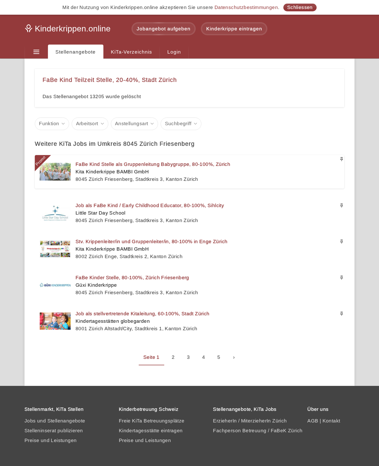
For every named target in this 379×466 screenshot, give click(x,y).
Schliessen (300, 7)
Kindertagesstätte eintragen (151, 430)
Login (174, 52)
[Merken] (341, 159)
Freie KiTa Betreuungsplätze (152, 420)
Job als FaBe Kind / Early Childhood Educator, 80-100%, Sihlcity (150, 205)
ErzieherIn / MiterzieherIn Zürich (250, 420)
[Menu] (36, 52)
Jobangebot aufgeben (164, 28)
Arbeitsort (87, 123)
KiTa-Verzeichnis (131, 52)
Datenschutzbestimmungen (246, 7)
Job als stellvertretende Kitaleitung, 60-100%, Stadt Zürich (143, 313)
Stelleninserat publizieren (53, 430)
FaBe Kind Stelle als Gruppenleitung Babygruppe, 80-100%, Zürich (153, 164)
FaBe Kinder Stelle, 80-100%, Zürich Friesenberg (132, 277)
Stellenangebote (75, 52)
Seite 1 (151, 357)
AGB (312, 420)
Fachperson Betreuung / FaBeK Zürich (257, 430)
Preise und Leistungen (50, 440)
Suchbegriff (178, 123)
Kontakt (331, 420)
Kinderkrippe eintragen (234, 28)
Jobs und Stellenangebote (54, 420)
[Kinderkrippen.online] (68, 30)
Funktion (49, 123)
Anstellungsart (131, 123)
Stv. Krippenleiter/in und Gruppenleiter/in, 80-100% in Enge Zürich (151, 241)
